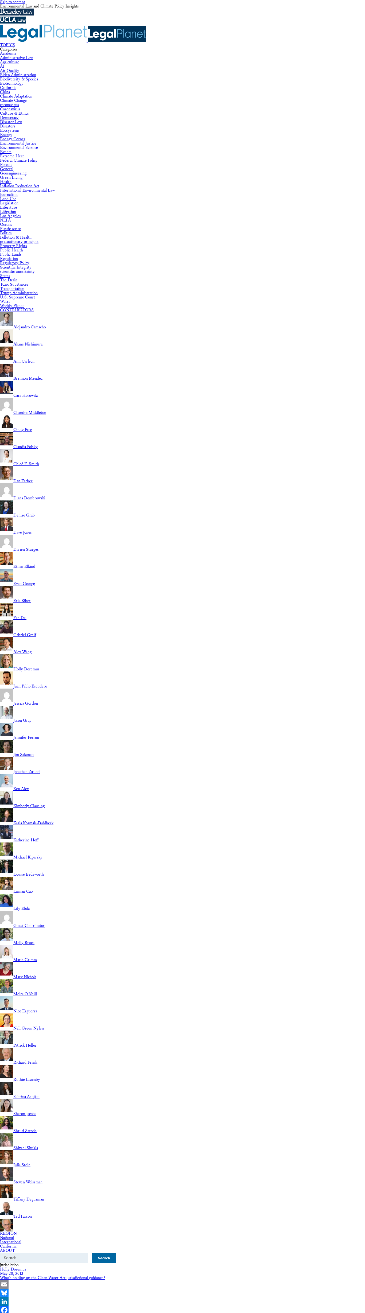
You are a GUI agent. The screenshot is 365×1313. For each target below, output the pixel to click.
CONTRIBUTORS (17, 310)
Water (5, 301)
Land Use (8, 198)
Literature (8, 207)
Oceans (6, 224)
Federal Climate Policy (19, 160)
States (5, 275)
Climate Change (13, 100)
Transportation (12, 288)
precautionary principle (19, 241)
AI (2, 66)
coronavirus (9, 104)
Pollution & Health (16, 237)
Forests (6, 164)
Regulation (9, 258)
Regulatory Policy (14, 263)
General (6, 169)
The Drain (8, 280)
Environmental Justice (18, 143)
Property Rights (13, 245)
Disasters (7, 126)
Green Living (11, 177)
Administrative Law (16, 57)
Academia (8, 53)
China (5, 92)
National (7, 1237)
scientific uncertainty (17, 271)
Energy (6, 134)
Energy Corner (12, 139)
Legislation (9, 203)
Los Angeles (10, 216)
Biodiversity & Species (19, 79)
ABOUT (7, 1250)
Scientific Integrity (16, 267)
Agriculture (9, 62)
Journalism (9, 194)
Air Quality (9, 70)
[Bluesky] (182, 1293)
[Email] (182, 1284)
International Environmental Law (27, 190)
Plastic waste (10, 228)
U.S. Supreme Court (17, 297)
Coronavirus (10, 109)
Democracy (9, 117)
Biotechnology (12, 83)
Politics (6, 233)
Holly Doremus (13, 1269)
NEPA (5, 220)
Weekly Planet (12, 305)
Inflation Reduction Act (19, 186)
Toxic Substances (14, 284)
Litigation (8, 211)
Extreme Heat (12, 156)
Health (5, 181)
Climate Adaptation (16, 96)
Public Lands (11, 254)
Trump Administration (19, 293)
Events (5, 151)
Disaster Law (11, 122)
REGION (8, 1233)
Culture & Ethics (14, 113)
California (8, 87)
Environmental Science (19, 147)
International (10, 1242)
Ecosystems (10, 130)
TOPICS (7, 45)
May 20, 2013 (11, 1273)
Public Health (11, 250)
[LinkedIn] (182, 1301)
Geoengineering (13, 173)
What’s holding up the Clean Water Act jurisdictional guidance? (52, 1277)
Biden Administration (18, 74)
